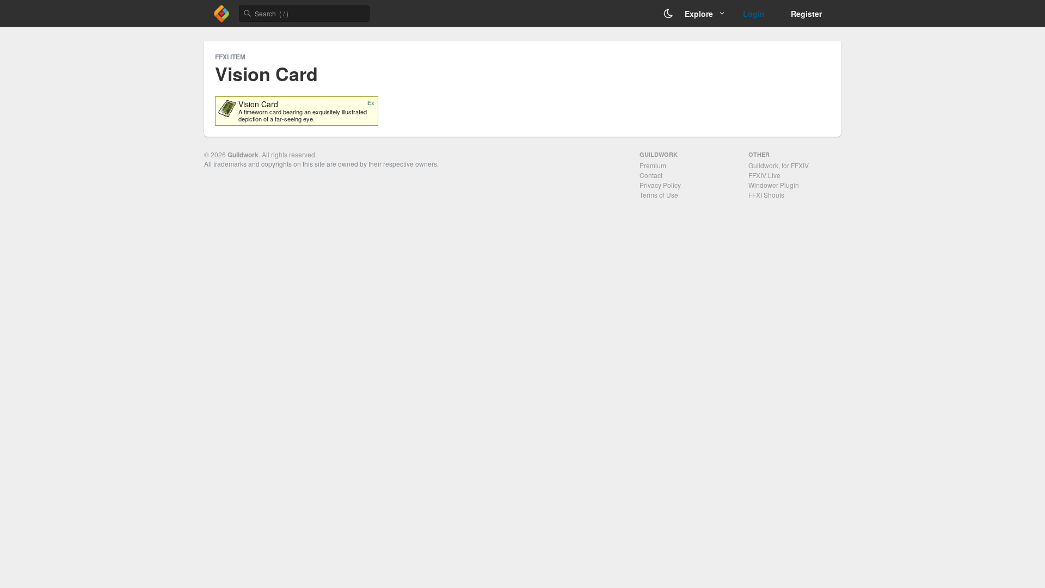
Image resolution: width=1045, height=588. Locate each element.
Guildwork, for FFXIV (778, 165)
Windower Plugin (773, 184)
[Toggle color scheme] (668, 13)
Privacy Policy (660, 184)
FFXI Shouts (766, 194)
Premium (653, 165)
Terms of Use (659, 194)
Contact (651, 175)
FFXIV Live (764, 175)
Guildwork (243, 155)
